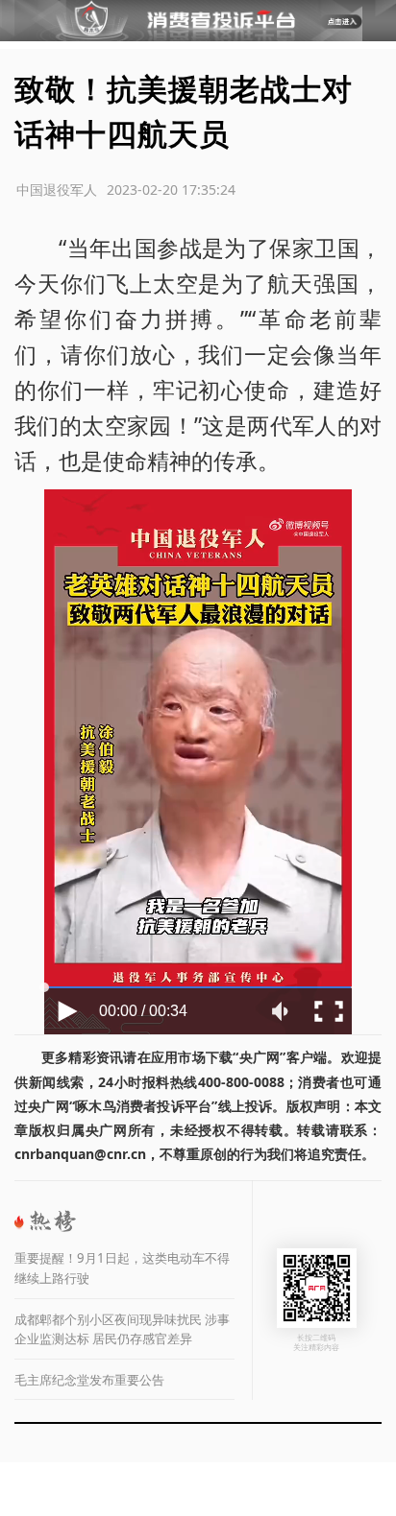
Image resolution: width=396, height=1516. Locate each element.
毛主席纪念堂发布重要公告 (89, 1379)
